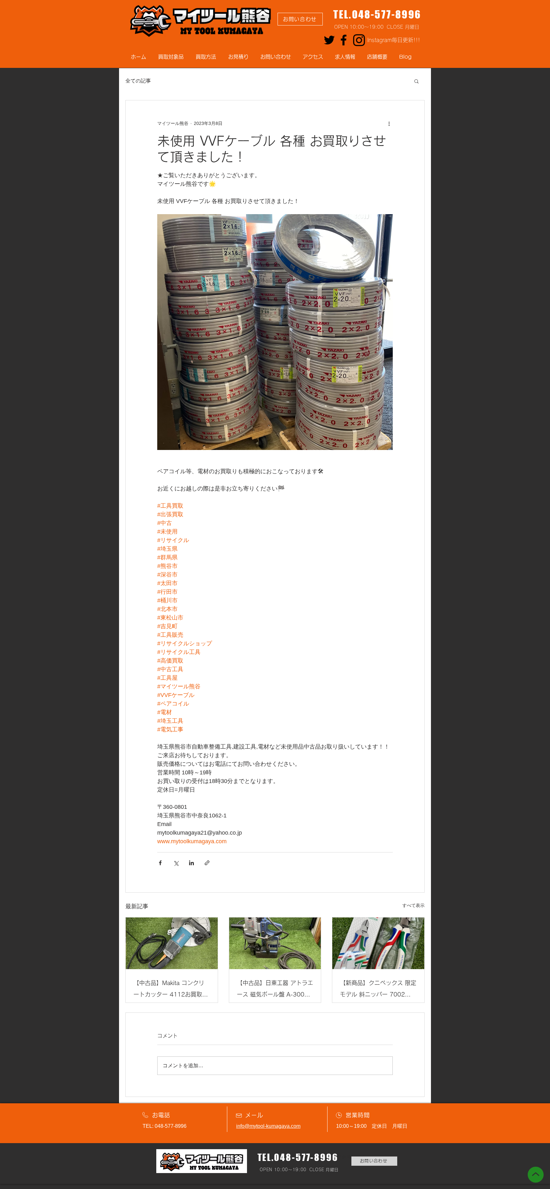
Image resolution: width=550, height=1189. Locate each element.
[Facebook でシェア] (160, 863)
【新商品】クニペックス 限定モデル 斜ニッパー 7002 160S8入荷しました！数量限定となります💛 (378, 990)
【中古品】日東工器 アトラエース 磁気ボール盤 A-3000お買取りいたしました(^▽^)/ (275, 990)
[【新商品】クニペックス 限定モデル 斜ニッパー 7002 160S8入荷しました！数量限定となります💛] (378, 943)
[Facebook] (343, 40)
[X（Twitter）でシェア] (176, 863)
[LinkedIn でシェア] (191, 863)
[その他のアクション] (389, 123)
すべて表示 (413, 905)
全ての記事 (138, 80)
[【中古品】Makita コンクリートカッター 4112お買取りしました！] (172, 943)
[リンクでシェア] (207, 863)
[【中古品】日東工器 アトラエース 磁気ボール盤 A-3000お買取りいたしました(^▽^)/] (275, 943)
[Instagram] (359, 40)
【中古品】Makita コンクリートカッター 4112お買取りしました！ (170, 990)
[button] (416, 80)
